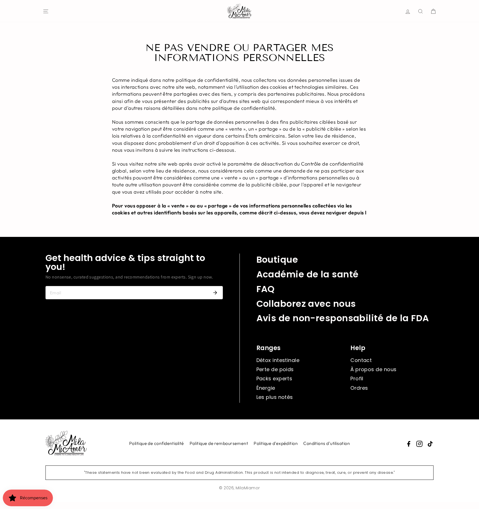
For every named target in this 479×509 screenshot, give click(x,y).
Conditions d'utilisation (326, 443)
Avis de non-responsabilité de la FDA (342, 318)
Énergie (265, 387)
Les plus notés (274, 397)
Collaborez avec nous (306, 303)
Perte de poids (275, 369)
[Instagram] (419, 443)
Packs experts (274, 378)
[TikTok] (430, 443)
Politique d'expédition (276, 443)
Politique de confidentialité (156, 443)
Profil (356, 378)
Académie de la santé (307, 274)
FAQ (265, 289)
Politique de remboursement (219, 443)
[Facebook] (408, 443)
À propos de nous (373, 369)
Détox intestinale (278, 360)
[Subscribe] (215, 293)
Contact (361, 360)
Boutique (277, 259)
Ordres (359, 387)
